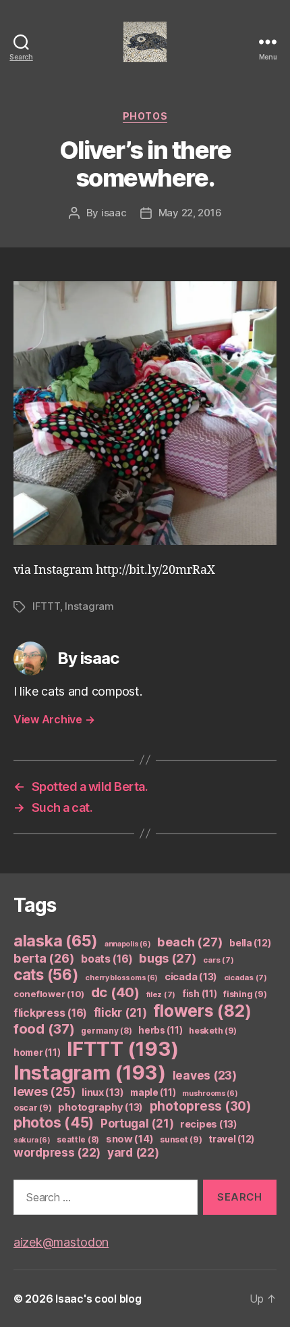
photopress (201, 1106)
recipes (208, 1124)
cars (218, 960)
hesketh (213, 1031)
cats (46, 974)
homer (36, 1052)
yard (133, 1152)
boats (106, 958)
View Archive (53, 719)
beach (190, 941)
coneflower (48, 993)
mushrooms (210, 1093)
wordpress (56, 1152)
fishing (244, 994)
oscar (32, 1108)
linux (102, 1092)
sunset (181, 1139)
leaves (205, 1075)
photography (100, 1107)
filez (161, 994)
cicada (191, 977)
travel (231, 1138)
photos (145, 116)
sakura (31, 1140)
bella (249, 942)
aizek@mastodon (61, 1242)
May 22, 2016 (190, 212)
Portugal (137, 1123)
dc (115, 992)
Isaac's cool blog (98, 1298)
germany (106, 1031)
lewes (44, 1091)
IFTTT (46, 606)
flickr (120, 1012)
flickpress (50, 1013)
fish (199, 993)
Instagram (89, 606)
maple (152, 1092)
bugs (168, 957)
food (44, 1029)
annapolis (128, 944)
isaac (114, 212)
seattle (78, 1139)
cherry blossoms (121, 977)
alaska (55, 940)
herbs (160, 1030)
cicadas (245, 977)
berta (43, 957)
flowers (202, 1010)
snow (130, 1139)
